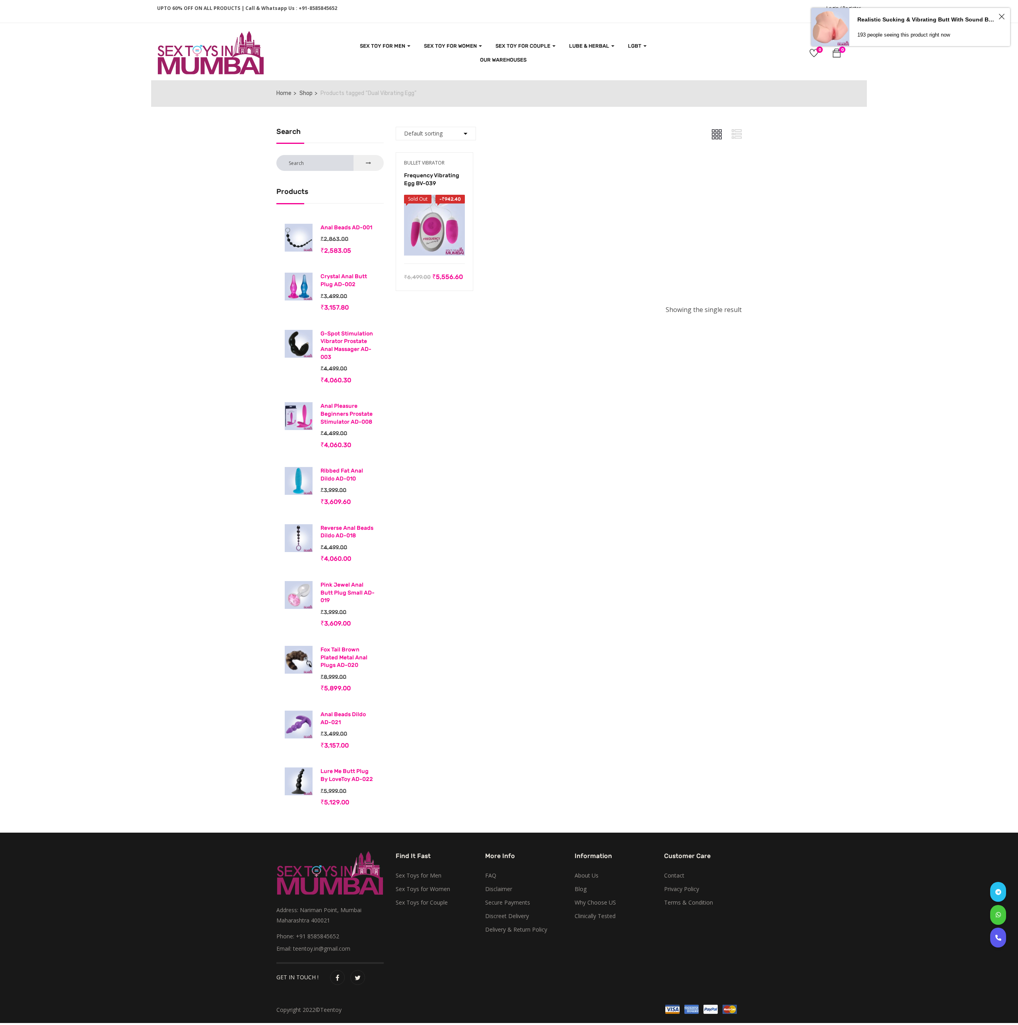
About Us (586, 875)
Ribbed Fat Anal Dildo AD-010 (342, 474)
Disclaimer (498, 889)
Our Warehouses (503, 60)
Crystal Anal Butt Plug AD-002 (344, 280)
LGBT (635, 46)
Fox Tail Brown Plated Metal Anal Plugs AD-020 (344, 657)
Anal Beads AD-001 (346, 227)
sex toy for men (383, 46)
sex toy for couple (523, 46)
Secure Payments (507, 902)
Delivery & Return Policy (516, 929)
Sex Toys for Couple (422, 902)
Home (283, 93)
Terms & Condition (688, 902)
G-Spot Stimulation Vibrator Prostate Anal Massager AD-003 (347, 345)
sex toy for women (451, 46)
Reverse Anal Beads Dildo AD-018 (347, 532)
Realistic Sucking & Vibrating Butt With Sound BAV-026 (926, 19)
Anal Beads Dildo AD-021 (343, 718)
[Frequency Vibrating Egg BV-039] (434, 200)
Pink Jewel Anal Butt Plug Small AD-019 (348, 592)
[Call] (998, 937)
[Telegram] (998, 892)
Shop (306, 93)
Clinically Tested (595, 916)
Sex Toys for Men (418, 875)
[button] (836, 54)
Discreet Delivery (507, 916)
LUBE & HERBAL (589, 46)
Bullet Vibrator (424, 162)
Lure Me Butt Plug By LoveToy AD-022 (347, 775)
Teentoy (331, 1009)
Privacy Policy (681, 889)
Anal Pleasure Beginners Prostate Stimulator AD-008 (347, 414)
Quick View (434, 243)
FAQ (490, 875)
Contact (674, 875)
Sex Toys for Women (423, 889)
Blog (581, 889)
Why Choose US (595, 902)
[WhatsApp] (998, 915)
